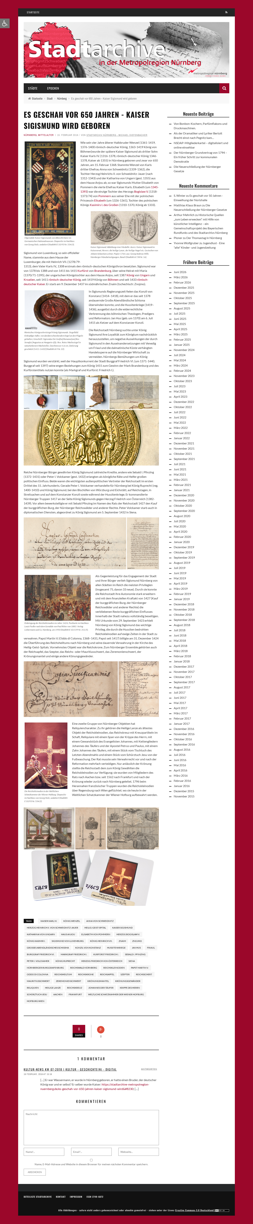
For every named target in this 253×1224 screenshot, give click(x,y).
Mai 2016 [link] (180, 765)
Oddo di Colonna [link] (37, 974)
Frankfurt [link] (75, 994)
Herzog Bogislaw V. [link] (128, 934)
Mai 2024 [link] (180, 360)
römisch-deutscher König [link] (65, 279)
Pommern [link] (104, 196)
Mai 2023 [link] (180, 391)
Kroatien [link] (29, 279)
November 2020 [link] (184, 500)
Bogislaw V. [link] (141, 191)
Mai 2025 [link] (180, 324)
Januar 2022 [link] (182, 438)
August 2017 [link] (182, 687)
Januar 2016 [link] (182, 786)
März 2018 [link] (181, 651)
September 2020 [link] (184, 510)
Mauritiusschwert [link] (38, 981)
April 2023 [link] (180, 396)
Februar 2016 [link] (182, 780)
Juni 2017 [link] (180, 697)
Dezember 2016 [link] (184, 728)
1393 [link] (83, 191)
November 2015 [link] (184, 796)
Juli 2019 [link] (179, 568)
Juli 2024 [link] (179, 355)
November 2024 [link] (184, 350)
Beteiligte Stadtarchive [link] (38, 1196)
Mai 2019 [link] (180, 578)
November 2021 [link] (184, 448)
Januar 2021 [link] (182, 490)
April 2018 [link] (180, 645)
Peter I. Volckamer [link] (38, 961)
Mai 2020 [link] (180, 526)
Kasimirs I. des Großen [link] (104, 205)
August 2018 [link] (182, 625)
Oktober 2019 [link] (183, 552)
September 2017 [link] (184, 682)
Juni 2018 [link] (180, 635)
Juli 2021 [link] (179, 464)
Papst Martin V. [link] (140, 967)
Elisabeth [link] (100, 200)
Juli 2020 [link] (179, 521)
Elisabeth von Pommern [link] (95, 934)
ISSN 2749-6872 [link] (94, 1196)
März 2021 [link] (181, 479)
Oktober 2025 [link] (183, 298)
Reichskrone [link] (86, 974)
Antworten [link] (149, 1069)
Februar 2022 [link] (182, 433)
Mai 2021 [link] (180, 474)
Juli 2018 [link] (179, 630)
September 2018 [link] (184, 619)
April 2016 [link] (180, 770)
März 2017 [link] (181, 713)
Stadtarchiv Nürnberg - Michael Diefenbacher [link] (116, 135)
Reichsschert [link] (144, 974)
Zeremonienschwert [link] (68, 981)
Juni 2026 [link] (180, 272)
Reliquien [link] (33, 987)
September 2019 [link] (184, 557)
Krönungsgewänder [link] (127, 981)
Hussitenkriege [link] (134, 304)
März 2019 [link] (181, 588)
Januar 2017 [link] (182, 723)
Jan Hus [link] (136, 947)
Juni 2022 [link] (180, 417)
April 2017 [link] (180, 708)
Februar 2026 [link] (182, 282)
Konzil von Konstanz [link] (88, 947)
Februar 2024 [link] (182, 370)
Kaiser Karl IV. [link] (49, 921)
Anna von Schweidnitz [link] (100, 921)
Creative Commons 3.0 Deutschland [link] (194, 1210)
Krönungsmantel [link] (98, 981)
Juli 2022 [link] (179, 412)
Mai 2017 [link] (180, 703)
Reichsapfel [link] (107, 974)
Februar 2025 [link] (182, 339)
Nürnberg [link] (30, 135)
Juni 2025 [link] (180, 318)
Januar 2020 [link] (182, 542)
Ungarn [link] (145, 275)
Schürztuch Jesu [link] (37, 994)
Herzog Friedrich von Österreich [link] (101, 961)
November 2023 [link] (184, 375)
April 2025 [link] (180, 329)
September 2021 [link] (184, 459)
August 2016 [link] (182, 749)
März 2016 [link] (181, 775)
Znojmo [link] (137, 941)
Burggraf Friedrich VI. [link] (40, 954)
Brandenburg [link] (102, 270)
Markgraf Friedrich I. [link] (74, 954)
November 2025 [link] (184, 292)
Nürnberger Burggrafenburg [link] (45, 967)
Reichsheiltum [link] (63, 974)
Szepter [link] (125, 974)
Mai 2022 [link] (180, 422)
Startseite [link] (33, 12)
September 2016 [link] (184, 744)
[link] (5, 23)
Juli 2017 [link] (179, 692)
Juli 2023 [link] (179, 386)
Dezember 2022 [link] (184, 401)
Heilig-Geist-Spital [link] (95, 927)
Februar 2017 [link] (182, 718)
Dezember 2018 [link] (184, 604)
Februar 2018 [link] (182, 656)
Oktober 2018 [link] (183, 614)
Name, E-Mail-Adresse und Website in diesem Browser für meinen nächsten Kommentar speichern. (91, 1164)
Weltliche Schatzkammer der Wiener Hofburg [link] (116, 994)
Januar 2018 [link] (182, 661)
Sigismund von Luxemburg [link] (68, 941)
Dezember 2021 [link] (184, 443)
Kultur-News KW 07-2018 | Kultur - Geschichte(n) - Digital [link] (70, 1069)
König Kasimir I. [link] (36, 941)
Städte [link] (33, 88)
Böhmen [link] (113, 279)
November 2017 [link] (184, 671)
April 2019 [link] (180, 583)
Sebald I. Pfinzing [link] (135, 954)
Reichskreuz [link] (74, 987)
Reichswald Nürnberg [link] (83, 967)
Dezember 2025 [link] (184, 287)
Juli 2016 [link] (179, 754)
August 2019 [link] (182, 562)
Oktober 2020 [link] (183, 505)
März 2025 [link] (181, 334)
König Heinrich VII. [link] (101, 941)
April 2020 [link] (180, 531)
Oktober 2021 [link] (183, 453)
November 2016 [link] (184, 734)
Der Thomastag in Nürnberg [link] (204, 238)
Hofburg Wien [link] (35, 1001)
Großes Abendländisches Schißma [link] (48, 947)
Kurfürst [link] (82, 270)
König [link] (130, 275)
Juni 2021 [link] (180, 469)
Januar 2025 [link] (182, 344)
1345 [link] (154, 187)
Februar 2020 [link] (182, 536)
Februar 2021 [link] (182, 484)
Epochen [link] (53, 88)
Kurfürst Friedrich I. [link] (106, 954)
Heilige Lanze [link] (53, 987)
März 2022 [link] (181, 427)
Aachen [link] (57, 994)
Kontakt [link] (61, 1196)
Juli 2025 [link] (179, 313)
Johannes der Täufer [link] (101, 987)
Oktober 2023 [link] (183, 381)
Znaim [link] (122, 941)
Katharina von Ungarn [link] (41, 934)
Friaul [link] (151, 947)
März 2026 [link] (181, 277)
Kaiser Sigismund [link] (122, 927)
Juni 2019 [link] (180, 573)
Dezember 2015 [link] (184, 791)
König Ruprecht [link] (65, 961)
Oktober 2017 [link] (183, 677)
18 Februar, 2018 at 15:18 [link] (38, 1074)
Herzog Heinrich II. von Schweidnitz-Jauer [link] (52, 927)
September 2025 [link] (184, 303)
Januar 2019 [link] (182, 599)
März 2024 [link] (181, 365)
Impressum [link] (76, 1196)
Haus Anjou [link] (68, 934)
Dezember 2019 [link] (184, 547)
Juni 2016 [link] (180, 760)
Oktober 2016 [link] (183, 739)
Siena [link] (132, 961)
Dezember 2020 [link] (184, 495)
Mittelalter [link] (46, 135)
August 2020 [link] (182, 516)
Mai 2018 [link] (180, 640)
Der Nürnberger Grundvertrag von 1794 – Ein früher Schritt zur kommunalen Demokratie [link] (200, 157)
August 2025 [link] (182, 308)
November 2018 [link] (184, 609)
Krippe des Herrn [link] (130, 987)
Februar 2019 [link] (182, 593)
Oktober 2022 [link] (183, 407)
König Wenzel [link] (71, 921)
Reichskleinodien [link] (114, 967)
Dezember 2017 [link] (184, 666)
